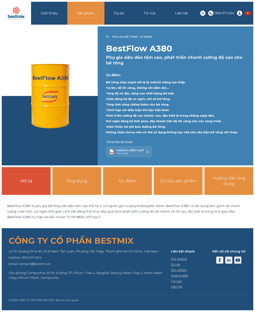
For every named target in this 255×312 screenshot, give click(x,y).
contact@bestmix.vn (35, 264)
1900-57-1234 (31, 258)
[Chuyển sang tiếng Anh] (247, 13)
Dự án (119, 13)
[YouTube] (237, 260)
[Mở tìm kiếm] (202, 13)
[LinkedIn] (228, 260)
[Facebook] (219, 260)
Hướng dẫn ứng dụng (228, 181)
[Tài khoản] (239, 13)
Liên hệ (181, 13)
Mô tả (26, 180)
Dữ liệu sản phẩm (178, 180)
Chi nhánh (179, 259)
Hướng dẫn (179, 276)
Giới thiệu (49, 13)
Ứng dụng (76, 180)
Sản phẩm (86, 13)
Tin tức (150, 13)
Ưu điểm (127, 180)
